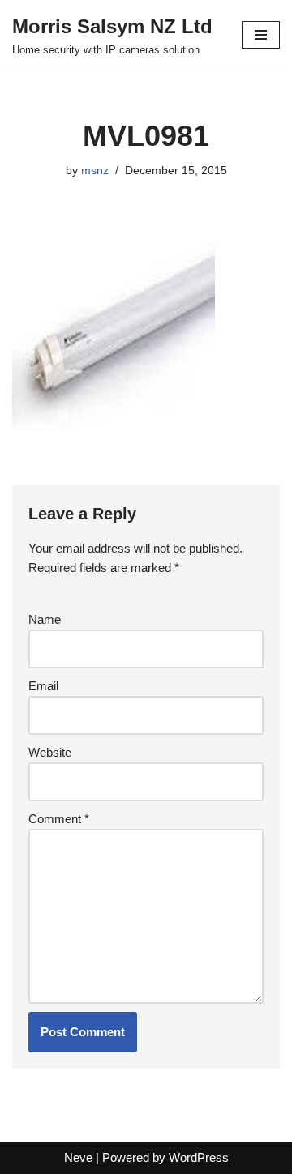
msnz (95, 170)
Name (44, 619)
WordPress (199, 1157)
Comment (58, 819)
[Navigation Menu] (261, 35)
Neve (78, 1157)
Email (43, 686)
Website (49, 752)
